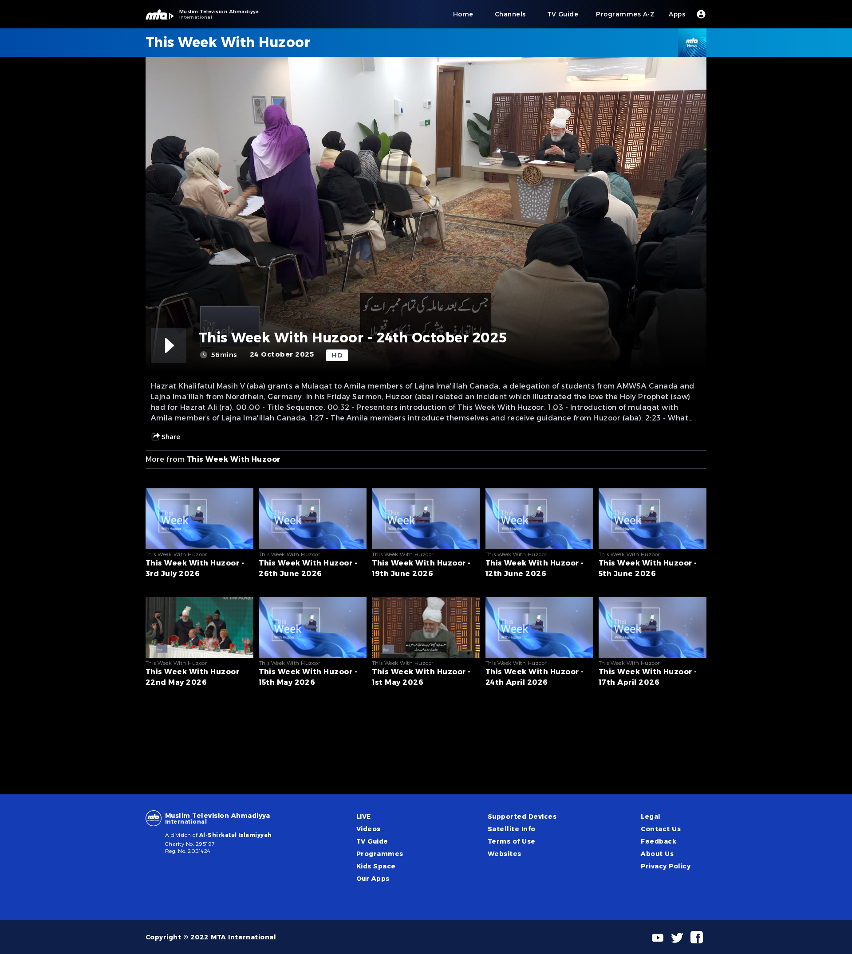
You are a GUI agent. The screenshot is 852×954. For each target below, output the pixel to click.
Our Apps (373, 879)
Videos (368, 829)
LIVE (363, 817)
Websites (504, 854)
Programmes (379, 854)
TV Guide (372, 841)
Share (171, 437)
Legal (650, 817)
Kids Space (376, 866)
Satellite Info (512, 829)
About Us (657, 854)
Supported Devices (522, 817)
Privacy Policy (665, 866)
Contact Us (661, 829)
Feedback (658, 841)
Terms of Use (512, 841)
